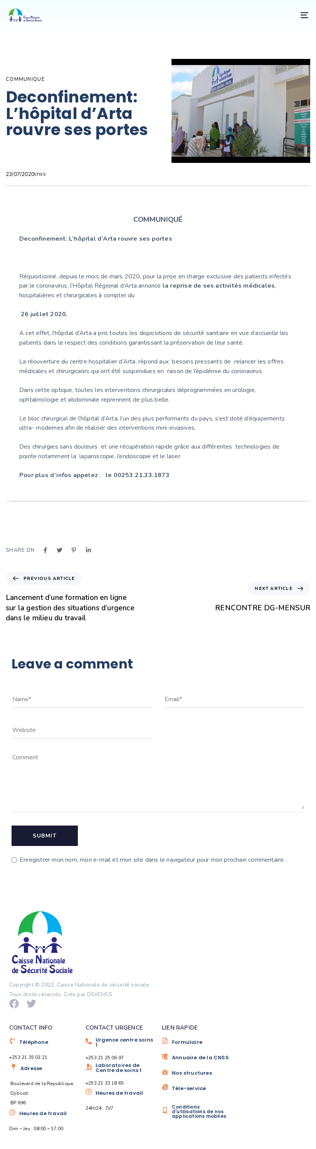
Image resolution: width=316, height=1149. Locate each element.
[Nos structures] (196, 1076)
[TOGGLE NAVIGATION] (258, 15)
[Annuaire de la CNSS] (196, 1060)
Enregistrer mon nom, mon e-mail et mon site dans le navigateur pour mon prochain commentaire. (152, 860)
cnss (40, 174)
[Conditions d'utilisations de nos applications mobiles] (196, 1112)
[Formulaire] (196, 1045)
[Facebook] (14, 1003)
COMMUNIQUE (25, 79)
